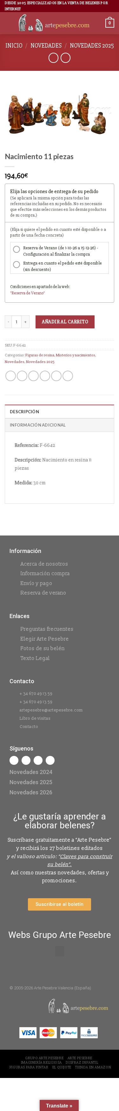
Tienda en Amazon (93, 1067)
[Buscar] (98, 23)
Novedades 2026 (31, 792)
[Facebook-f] (14, 760)
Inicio (14, 46)
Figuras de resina (39, 355)
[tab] (59, 411)
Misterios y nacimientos (75, 355)
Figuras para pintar (29, 1067)
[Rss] (38, 760)
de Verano (34, 293)
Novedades (46, 46)
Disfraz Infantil (82, 1062)
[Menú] (8, 23)
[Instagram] (26, 760)
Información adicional (38, 425)
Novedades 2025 (92, 46)
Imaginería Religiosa (41, 1062)
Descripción (24, 411)
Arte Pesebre (80, 1058)
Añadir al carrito (65, 322)
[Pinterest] (50, 760)
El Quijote (61, 1067)
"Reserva (18, 293)
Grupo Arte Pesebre (44, 1058)
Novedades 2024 (31, 772)
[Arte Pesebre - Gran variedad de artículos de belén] (54, 23)
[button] (59, 951)
